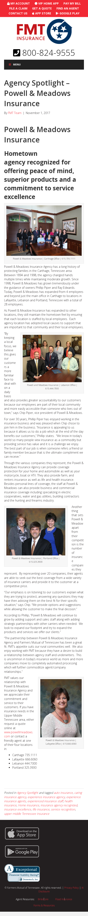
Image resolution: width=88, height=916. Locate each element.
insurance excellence (17, 809)
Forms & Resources (44, 905)
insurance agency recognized (59, 805)
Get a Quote (42, 8)
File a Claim (18, 8)
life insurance (41, 809)
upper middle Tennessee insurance (26, 814)
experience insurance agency (46, 797)
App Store (42, 13)
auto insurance (63, 793)
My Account (20, 3)
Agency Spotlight (27, 793)
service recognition (63, 809)
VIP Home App (48, 3)
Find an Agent (67, 8)
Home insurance (28, 805)
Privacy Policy (71, 887)
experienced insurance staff (45, 801)
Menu (17, 64)
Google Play (69, 13)
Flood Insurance (63, 899)
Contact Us (18, 13)
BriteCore (43, 899)
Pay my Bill (72, 3)
